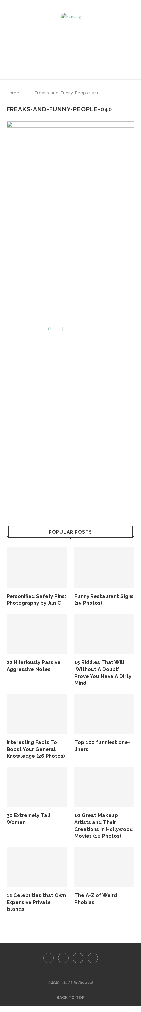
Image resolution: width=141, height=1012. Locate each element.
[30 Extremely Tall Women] (37, 787)
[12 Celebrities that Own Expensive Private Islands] (37, 867)
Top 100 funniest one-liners (102, 745)
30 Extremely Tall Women (28, 818)
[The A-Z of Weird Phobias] (104, 867)
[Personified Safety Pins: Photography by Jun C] (37, 567)
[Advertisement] (72, 37)
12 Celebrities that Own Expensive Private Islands (36, 902)
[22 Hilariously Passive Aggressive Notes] (37, 634)
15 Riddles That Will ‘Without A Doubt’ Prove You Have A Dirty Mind (102, 672)
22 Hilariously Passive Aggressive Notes (34, 665)
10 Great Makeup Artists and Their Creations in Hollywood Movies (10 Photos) (103, 825)
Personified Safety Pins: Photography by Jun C (36, 599)
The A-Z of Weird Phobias (95, 898)
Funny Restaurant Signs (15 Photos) (104, 599)
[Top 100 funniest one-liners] (104, 714)
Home (13, 92)
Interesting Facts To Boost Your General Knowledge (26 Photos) (36, 749)
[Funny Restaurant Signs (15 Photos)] (104, 567)
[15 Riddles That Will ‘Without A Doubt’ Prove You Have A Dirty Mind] (104, 634)
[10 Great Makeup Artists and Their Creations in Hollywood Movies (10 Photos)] (104, 787)
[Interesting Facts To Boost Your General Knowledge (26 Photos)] (37, 714)
